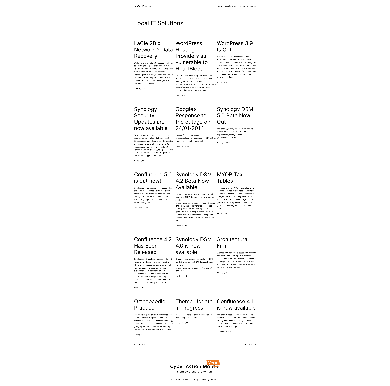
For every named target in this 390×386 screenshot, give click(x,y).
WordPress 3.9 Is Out (235, 46)
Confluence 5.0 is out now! (153, 177)
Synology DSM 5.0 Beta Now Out (235, 115)
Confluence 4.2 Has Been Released (153, 245)
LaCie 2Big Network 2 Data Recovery (153, 49)
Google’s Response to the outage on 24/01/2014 (193, 118)
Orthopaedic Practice (149, 304)
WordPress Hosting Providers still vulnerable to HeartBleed (192, 56)
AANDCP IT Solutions (143, 6)
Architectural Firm (233, 242)
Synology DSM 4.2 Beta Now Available (194, 180)
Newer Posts (140, 344)
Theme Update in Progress (194, 304)
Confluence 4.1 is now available (236, 304)
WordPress (214, 379)
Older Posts (250, 344)
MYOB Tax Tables (230, 177)
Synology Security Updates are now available (150, 118)
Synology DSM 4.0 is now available (194, 245)
